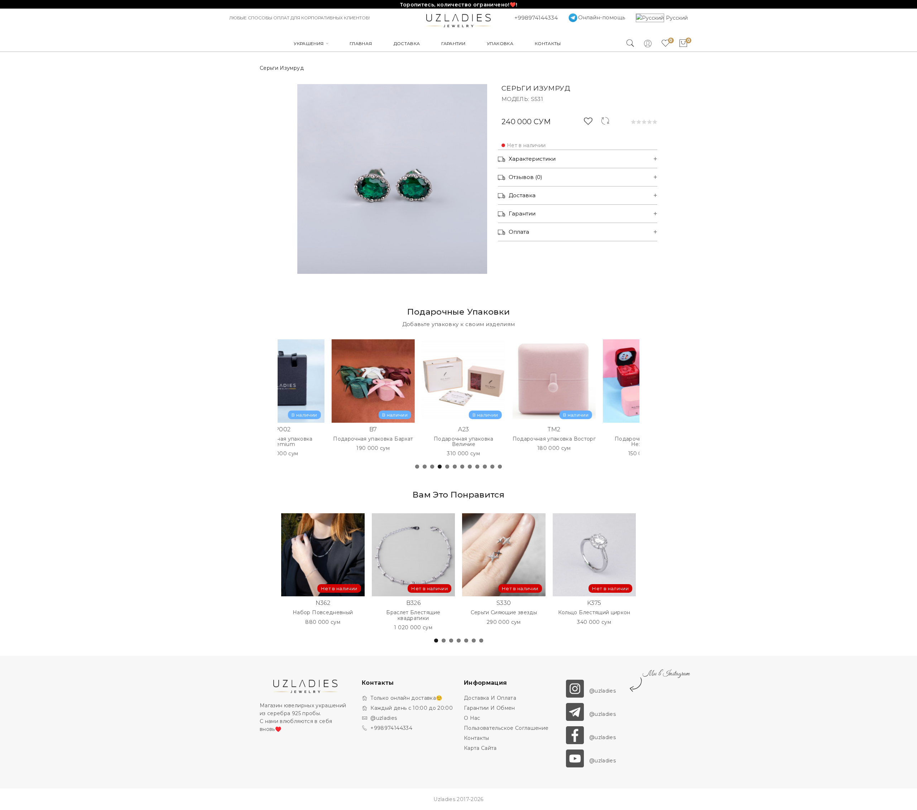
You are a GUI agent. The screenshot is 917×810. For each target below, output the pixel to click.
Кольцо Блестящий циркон (594, 612)
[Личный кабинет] (652, 43)
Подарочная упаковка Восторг (510, 439)
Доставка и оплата (490, 698)
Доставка (522, 195)
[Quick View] (358, 384)
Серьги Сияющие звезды (504, 612)
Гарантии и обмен (489, 708)
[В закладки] (588, 122)
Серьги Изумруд (282, 68)
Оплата (519, 231)
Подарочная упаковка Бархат (329, 439)
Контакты (476, 738)
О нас (472, 718)
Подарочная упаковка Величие (420, 441)
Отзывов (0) (525, 177)
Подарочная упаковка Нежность (601, 441)
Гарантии (522, 213)
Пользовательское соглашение (506, 728)
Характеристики (532, 158)
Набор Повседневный (323, 612)
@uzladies (383, 718)
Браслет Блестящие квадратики (413, 615)
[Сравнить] (605, 122)
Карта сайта (480, 748)
